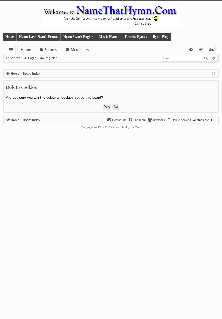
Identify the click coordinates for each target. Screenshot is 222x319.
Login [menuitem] (202, 50)
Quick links (12, 50)
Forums (50, 49)
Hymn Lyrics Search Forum (38, 37)
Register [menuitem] (212, 50)
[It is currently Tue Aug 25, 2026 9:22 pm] (213, 74)
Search (15, 58)
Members (78, 49)
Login (32, 58)
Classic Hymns (109, 37)
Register (50, 58)
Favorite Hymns (136, 37)
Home (9, 37)
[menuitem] (191, 49)
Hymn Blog (160, 37)
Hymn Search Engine (78, 37)
